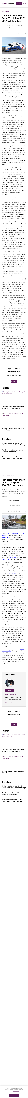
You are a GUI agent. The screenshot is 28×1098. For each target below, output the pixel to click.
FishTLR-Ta (6, 559)
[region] (14, 1092)
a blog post (12, 573)
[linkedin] (11, 33)
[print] (25, 33)
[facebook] (9, 33)
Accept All (14, 1095)
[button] (3, 4)
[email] (19, 33)
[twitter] (14, 33)
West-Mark (5, 537)
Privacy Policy (16, 1091)
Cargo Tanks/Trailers (8, 475)
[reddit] (16, 33)
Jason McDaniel (14, 500)
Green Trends (5, 11)
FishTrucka (12, 557)
